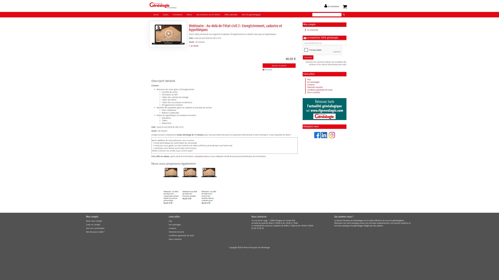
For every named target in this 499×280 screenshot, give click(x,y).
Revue (156, 14)
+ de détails (194, 46)
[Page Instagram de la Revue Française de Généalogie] (332, 135)
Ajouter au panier (279, 65)
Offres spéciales (231, 14)
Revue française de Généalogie (257, 247)
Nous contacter (313, 92)
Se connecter (312, 30)
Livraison (311, 84)
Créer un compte (93, 224)
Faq (170, 221)
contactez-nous (201, 156)
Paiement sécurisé (315, 87)
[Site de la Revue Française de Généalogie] (324, 109)
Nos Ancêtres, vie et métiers (208, 14)
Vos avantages (313, 82)
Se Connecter (333, 6)
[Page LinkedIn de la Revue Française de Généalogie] (324, 135)
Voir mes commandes (95, 228)
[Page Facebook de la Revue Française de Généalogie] (317, 135)
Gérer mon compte (94, 221)
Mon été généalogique (251, 14)
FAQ (309, 79)
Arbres (189, 14)
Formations (177, 14)
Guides (166, 14)
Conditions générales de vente (320, 90)
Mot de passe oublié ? (95, 232)
